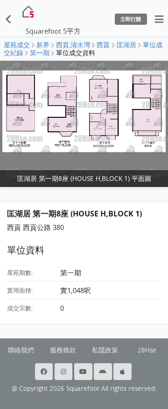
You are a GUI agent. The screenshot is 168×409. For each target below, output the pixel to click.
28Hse (147, 350)
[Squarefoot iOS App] (123, 371)
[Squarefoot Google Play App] (103, 371)
